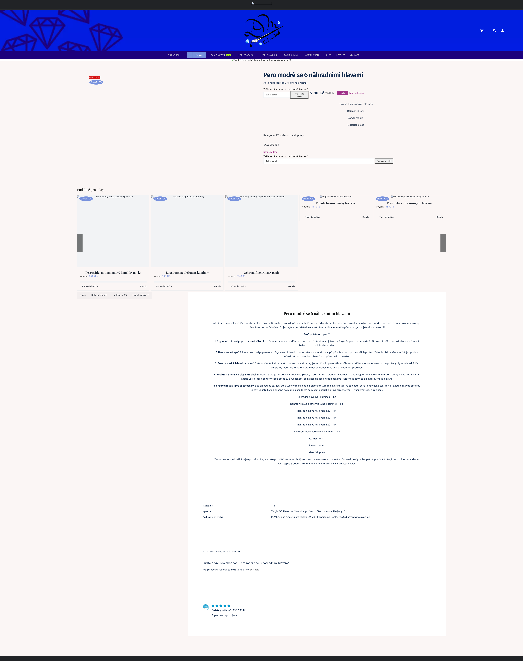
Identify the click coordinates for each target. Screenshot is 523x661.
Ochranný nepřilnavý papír (261, 272)
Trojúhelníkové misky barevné (336, 203)
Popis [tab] (83, 295)
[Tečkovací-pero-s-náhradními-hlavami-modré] (128, 114)
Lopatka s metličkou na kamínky (187, 272)
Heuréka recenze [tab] (141, 295)
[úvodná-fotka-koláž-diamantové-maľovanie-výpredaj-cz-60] (261, 60)
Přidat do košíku (90, 286)
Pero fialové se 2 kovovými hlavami (410, 203)
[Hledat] (496, 30)
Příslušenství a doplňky (290, 135)
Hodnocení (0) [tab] (120, 295)
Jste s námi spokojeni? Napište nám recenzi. (285, 83)
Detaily (143, 286)
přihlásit (254, 569)
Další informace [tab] (99, 295)
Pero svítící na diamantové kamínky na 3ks (113, 272)
